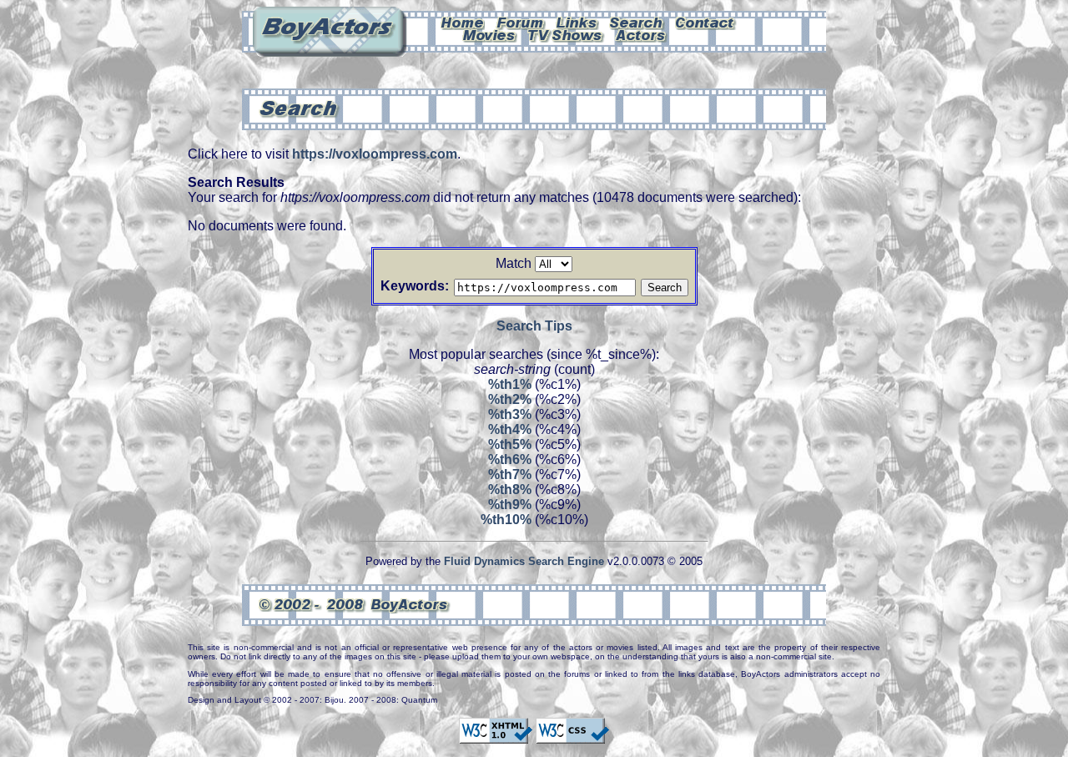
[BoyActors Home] (462, 21)
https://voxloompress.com (374, 154)
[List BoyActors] (641, 34)
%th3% (509, 414)
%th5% (509, 444)
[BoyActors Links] (577, 21)
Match (513, 263)
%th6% (509, 459)
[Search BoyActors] (637, 21)
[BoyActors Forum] (520, 21)
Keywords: (414, 286)
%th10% (506, 519)
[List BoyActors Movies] (490, 34)
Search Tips (534, 326)
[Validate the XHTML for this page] (495, 736)
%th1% (509, 384)
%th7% (509, 474)
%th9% (509, 504)
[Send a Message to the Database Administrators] (706, 21)
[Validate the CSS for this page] (572, 736)
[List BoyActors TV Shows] (566, 34)
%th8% (509, 489)
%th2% (509, 399)
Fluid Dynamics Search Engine (524, 561)
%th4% (509, 429)
